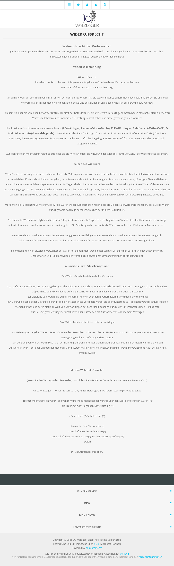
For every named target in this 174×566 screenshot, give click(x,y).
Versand (124, 553)
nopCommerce (94, 547)
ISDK (96, 543)
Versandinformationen (150, 556)
